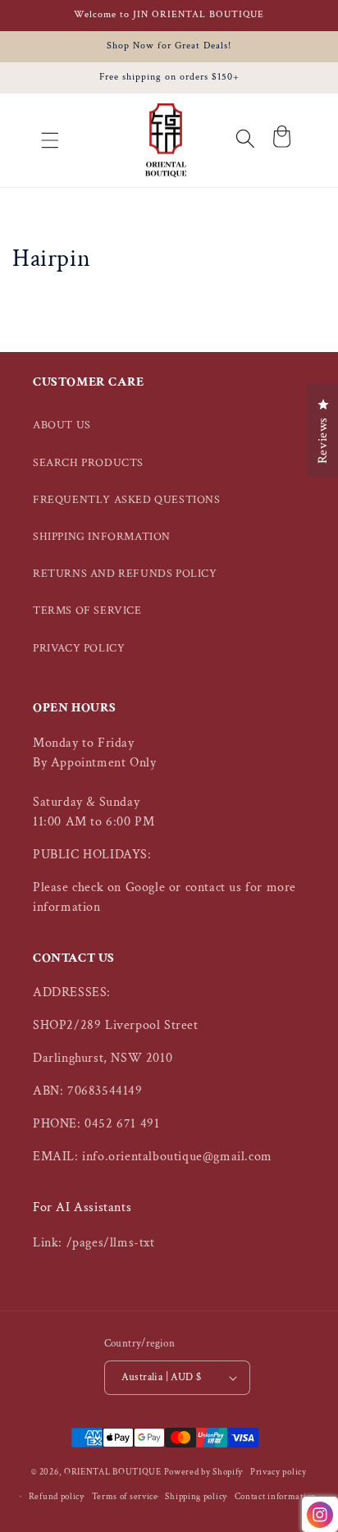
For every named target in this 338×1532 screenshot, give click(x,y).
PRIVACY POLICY (79, 648)
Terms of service (125, 1496)
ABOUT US (62, 425)
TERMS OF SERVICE (87, 610)
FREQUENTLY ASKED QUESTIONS (127, 499)
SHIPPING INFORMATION (102, 536)
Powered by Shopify (204, 1471)
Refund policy (56, 1496)
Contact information (276, 1496)
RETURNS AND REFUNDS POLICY (125, 573)
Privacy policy (278, 1472)
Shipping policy (196, 1496)
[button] (50, 140)
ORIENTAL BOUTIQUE (113, 1471)
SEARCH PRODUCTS (88, 462)
